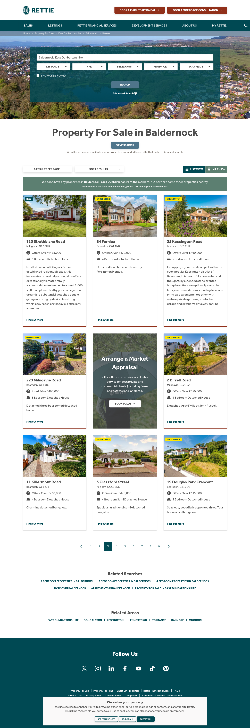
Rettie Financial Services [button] (97, 25)
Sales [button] (28, 25)
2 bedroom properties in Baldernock (67, 581)
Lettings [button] (55, 25)
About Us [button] (189, 25)
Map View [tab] (218, 169)
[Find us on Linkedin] (111, 668)
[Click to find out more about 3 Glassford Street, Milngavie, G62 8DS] (125, 482)
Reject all (127, 719)
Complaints (131, 695)
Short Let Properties (128, 690)
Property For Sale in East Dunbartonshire (165, 588)
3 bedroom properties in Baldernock (125, 581)
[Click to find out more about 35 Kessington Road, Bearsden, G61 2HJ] (195, 260)
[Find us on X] (84, 668)
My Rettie (219, 25)
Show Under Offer (53, 75)
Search (125, 84)
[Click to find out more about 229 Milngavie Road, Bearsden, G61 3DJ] (54, 380)
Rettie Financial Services (156, 690)
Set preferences (106, 719)
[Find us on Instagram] (98, 668)
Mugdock (196, 620)
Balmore (177, 620)
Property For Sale (44, 33)
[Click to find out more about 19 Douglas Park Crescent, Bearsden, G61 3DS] (195, 482)
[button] (246, 25)
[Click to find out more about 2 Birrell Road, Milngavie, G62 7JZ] (195, 380)
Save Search (125, 145)
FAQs (177, 690)
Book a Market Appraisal (138, 10)
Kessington (115, 620)
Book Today (123, 403)
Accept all (146, 719)
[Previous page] (81, 546)
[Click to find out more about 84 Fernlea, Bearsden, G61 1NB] (125, 260)
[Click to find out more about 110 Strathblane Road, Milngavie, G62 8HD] (54, 260)
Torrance (159, 620)
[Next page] (168, 546)
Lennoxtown (138, 620)
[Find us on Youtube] (138, 668)
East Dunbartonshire (69, 33)
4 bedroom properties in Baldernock (182, 581)
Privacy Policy (93, 695)
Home (26, 33)
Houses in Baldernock (70, 588)
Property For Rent (103, 690)
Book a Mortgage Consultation (195, 10)
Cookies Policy (113, 695)
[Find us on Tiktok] (152, 668)
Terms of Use (75, 695)
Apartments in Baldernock (110, 588)
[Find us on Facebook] (125, 668)
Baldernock (92, 33)
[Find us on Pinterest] (166, 668)
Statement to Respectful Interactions (161, 695)
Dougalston (93, 620)
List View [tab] (196, 169)
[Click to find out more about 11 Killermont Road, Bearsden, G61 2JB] (54, 482)
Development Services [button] (149, 25)
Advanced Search (123, 93)
